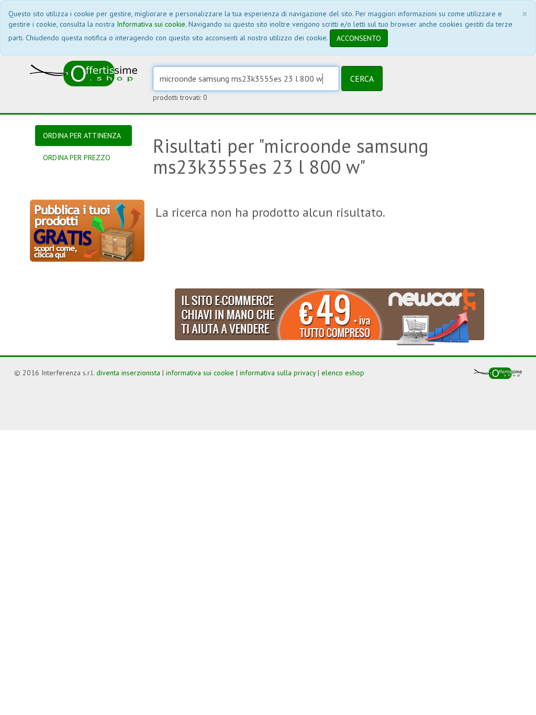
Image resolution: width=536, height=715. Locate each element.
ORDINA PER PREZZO (76, 157)
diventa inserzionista (128, 372)
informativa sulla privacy (278, 372)
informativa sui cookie (200, 372)
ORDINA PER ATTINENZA (82, 135)
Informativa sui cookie (151, 24)
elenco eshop (342, 372)
